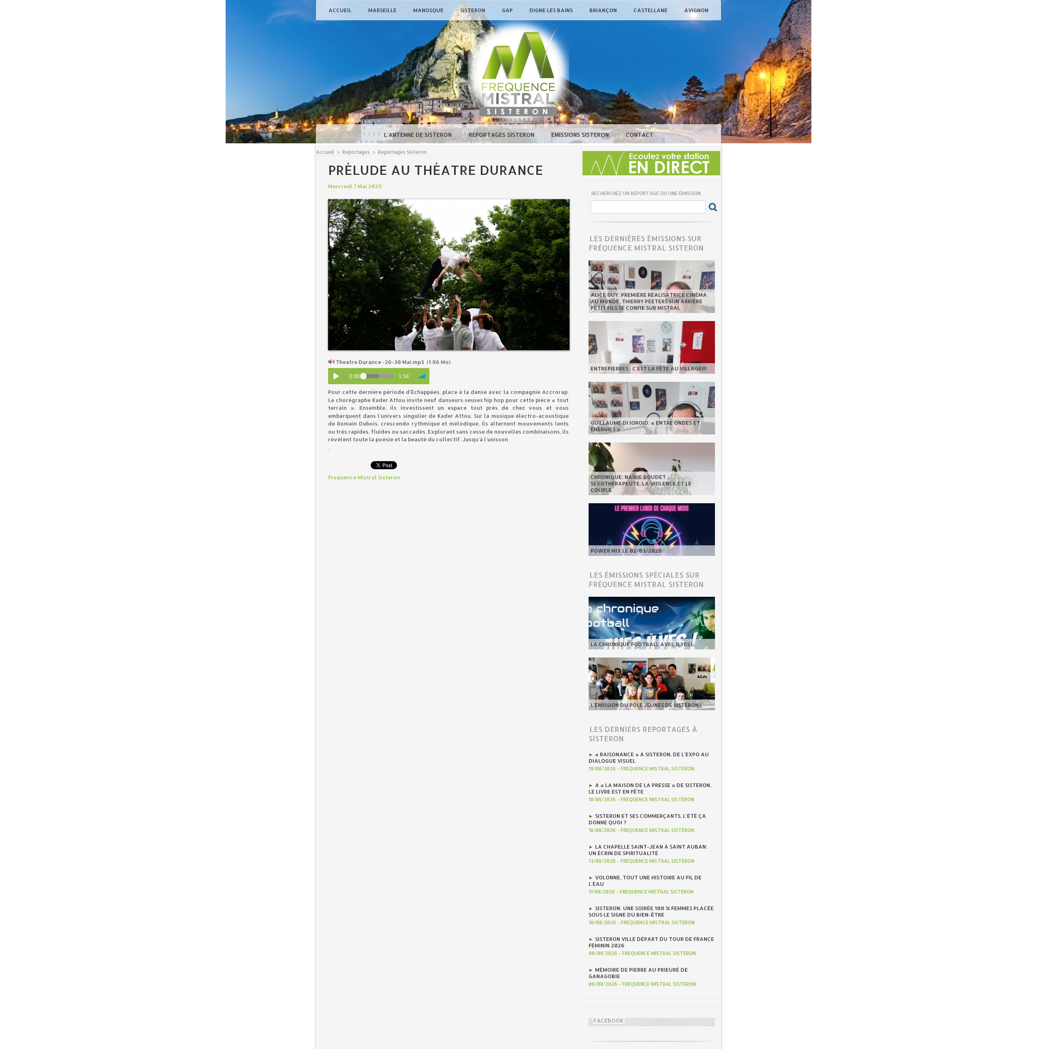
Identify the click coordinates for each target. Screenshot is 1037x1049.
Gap (508, 10)
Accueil (341, 10)
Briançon (603, 10)
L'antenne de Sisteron (418, 134)
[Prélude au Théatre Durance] (449, 201)
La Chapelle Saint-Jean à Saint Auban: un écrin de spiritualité (648, 849)
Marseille (383, 10)
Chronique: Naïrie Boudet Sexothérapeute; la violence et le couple (641, 483)
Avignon (696, 10)
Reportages (356, 152)
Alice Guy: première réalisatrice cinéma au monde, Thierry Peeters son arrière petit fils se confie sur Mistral (649, 301)
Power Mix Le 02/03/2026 (626, 550)
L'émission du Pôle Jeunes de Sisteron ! (646, 705)
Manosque (429, 10)
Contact (639, 134)
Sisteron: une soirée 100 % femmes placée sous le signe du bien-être (651, 911)
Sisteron (473, 10)
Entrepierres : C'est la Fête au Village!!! (648, 368)
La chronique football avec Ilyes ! (642, 644)
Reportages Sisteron (502, 134)
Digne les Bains (551, 10)
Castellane (651, 10)
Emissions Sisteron (580, 134)
